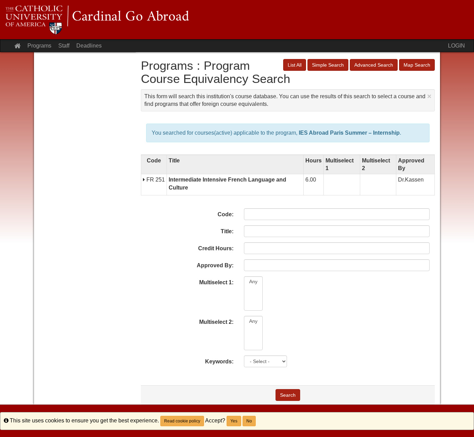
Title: (227, 231)
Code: (226, 214)
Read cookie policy (182, 421)
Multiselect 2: (216, 322)
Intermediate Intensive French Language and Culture (227, 183)
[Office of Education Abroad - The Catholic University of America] (237, 19)
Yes (233, 421)
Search (288, 395)
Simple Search (328, 65)
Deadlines (89, 46)
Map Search (417, 65)
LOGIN (456, 46)
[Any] (253, 282)
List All (295, 65)
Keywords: (219, 361)
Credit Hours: (216, 248)
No (249, 421)
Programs (39, 46)
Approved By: (215, 265)
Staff (63, 46)
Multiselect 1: (216, 282)
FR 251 (155, 180)
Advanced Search (373, 65)
